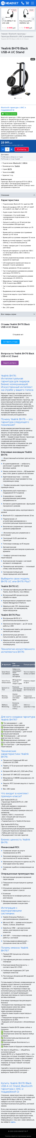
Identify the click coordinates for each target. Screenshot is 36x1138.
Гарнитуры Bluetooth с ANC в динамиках (17, 36)
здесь (13, 1122)
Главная (4, 34)
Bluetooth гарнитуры (17, 34)
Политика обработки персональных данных (18, 1136)
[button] (3, 19)
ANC (12, 172)
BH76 (10, 169)
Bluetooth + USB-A (20, 163)
